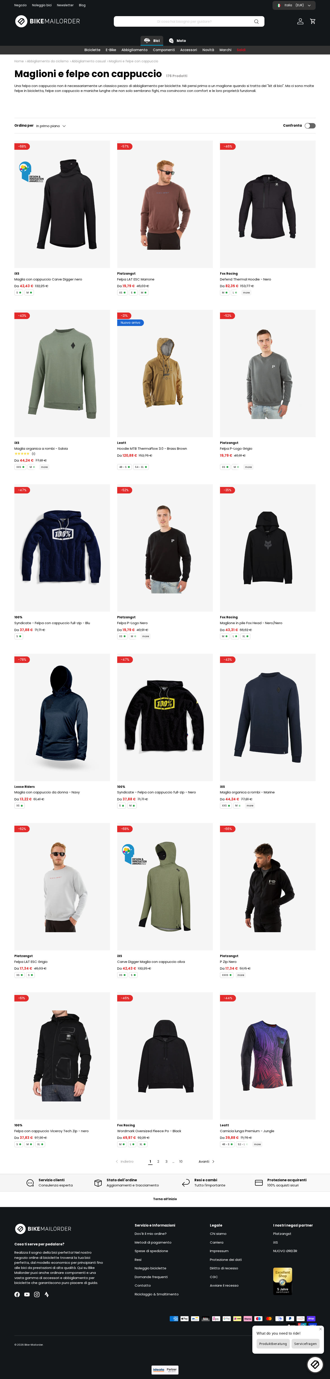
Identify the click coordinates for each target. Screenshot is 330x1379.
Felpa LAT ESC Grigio (31, 961)
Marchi (225, 50)
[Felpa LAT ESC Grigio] (62, 886)
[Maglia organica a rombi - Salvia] (62, 373)
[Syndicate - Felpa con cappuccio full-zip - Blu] (62, 548)
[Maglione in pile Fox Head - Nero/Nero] (268, 548)
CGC (214, 1277)
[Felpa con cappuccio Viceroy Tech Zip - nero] (62, 1056)
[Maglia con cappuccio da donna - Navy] (62, 717)
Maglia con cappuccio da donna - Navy (47, 792)
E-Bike (111, 50)
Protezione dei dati (226, 1259)
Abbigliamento (134, 50)
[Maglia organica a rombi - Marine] (268, 717)
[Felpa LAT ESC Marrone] (165, 204)
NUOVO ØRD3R (285, 1251)
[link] (124, 1161)
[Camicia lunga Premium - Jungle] (268, 1056)
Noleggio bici (42, 5)
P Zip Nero (228, 961)
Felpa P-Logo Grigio (236, 448)
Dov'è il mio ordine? (151, 1233)
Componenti (164, 50)
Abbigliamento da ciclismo (48, 61)
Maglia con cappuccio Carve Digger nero (48, 279)
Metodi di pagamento (153, 1242)
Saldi (241, 50)
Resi (138, 1259)
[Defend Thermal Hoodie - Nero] (268, 204)
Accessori (188, 50)
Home (19, 61)
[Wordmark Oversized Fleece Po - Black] (165, 1056)
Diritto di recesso (224, 1268)
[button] (313, 21)
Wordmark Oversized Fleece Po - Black (149, 1131)
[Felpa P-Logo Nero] (165, 548)
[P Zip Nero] (268, 886)
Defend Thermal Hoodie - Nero (245, 279)
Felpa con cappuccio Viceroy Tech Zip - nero (51, 1131)
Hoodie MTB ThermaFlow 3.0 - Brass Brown (152, 448)
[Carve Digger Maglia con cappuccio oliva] (165, 886)
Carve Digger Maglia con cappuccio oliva (151, 961)
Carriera (216, 1242)
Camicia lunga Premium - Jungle (247, 1131)
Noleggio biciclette (150, 1268)
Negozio (20, 5)
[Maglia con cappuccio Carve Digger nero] (62, 204)
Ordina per (24, 125)
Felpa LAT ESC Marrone (135, 279)
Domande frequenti (151, 1277)
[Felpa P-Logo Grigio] (268, 373)
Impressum (219, 1251)
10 (181, 1161)
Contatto (143, 1285)
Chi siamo (218, 1233)
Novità (208, 50)
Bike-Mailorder (33, 1344)
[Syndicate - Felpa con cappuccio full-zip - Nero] (165, 717)
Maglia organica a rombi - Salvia (41, 448)
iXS (275, 1242)
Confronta (292, 125)
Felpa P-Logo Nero (132, 623)
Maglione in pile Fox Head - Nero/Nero (251, 623)
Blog (82, 5)
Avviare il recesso (224, 1285)
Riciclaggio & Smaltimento (157, 1294)
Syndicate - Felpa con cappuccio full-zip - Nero (156, 792)
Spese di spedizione (151, 1251)
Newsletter (65, 5)
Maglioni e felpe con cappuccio (133, 61)
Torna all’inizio (165, 1199)
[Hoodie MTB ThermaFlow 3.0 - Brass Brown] (165, 373)
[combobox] (189, 21)
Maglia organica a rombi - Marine (247, 792)
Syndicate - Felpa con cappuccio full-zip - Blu (52, 623)
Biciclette (92, 50)
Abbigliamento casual (89, 61)
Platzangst (282, 1233)
